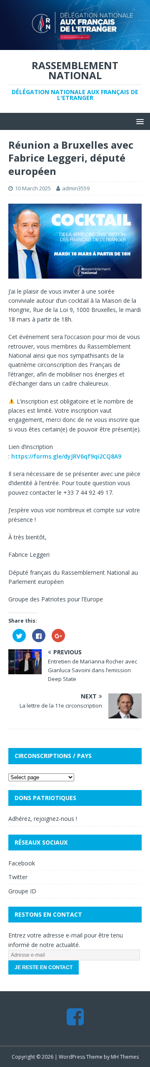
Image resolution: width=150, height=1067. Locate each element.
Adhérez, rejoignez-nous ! (42, 819)
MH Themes (125, 1056)
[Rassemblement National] (75, 45)
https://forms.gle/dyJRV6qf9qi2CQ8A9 (66, 456)
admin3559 (76, 188)
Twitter (18, 877)
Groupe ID (22, 891)
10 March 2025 (33, 188)
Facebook (21, 863)
